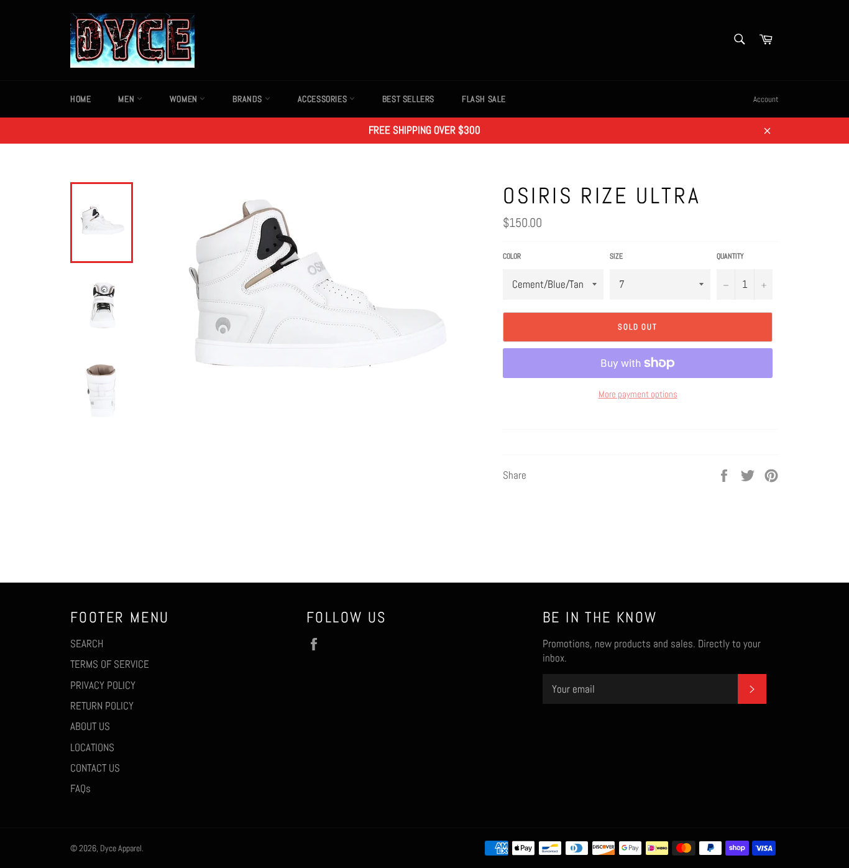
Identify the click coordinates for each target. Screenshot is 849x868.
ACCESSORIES (323, 98)
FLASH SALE (484, 98)
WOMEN (185, 98)
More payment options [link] (638, 394)
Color (512, 256)
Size (616, 256)
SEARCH (86, 643)
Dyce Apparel (121, 848)
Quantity (730, 256)
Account (766, 99)
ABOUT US (90, 726)
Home (80, 98)
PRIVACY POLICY (102, 685)
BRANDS (248, 98)
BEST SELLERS (408, 98)
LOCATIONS (92, 747)
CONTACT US (95, 768)
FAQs (80, 788)
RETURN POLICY (102, 706)
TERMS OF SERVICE (109, 664)
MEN (127, 98)
